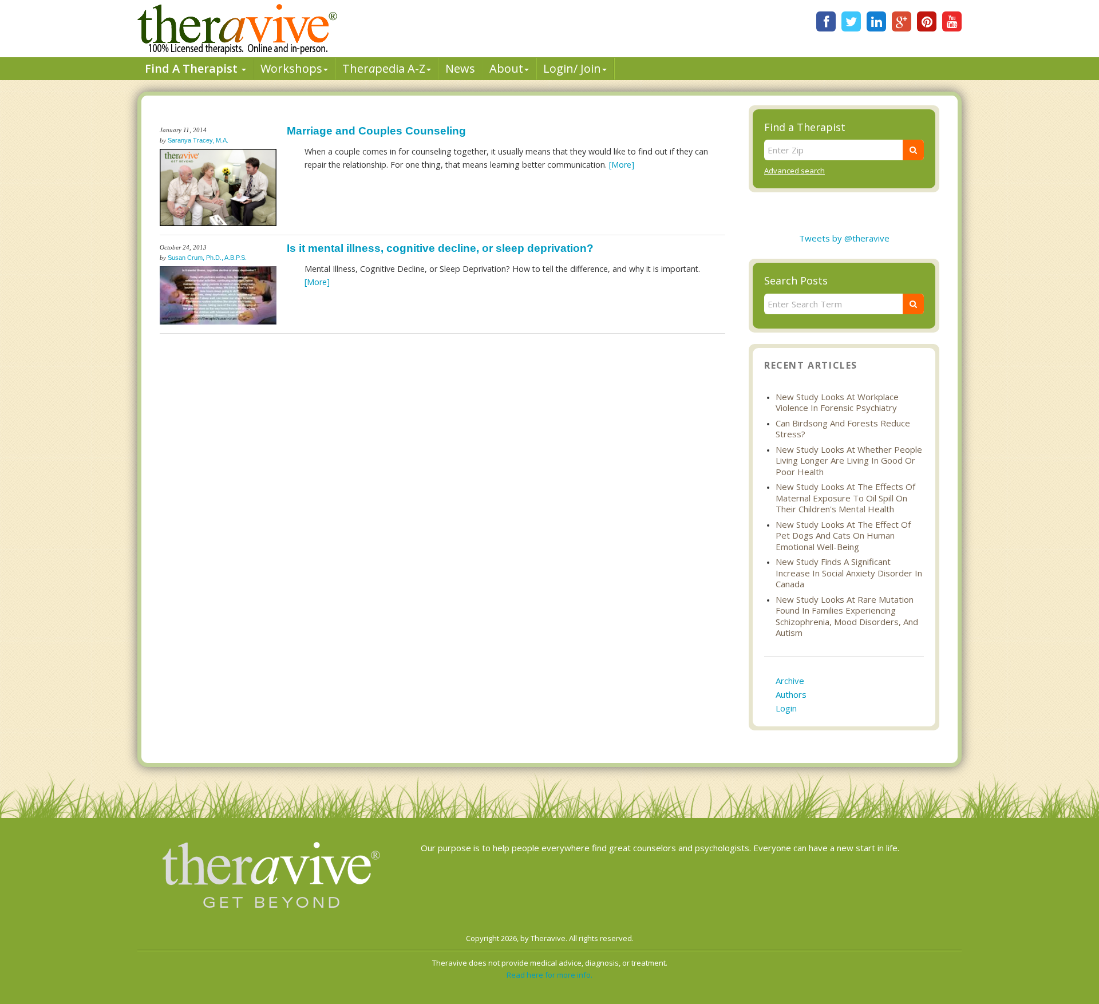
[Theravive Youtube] (952, 21)
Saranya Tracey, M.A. (198, 140)
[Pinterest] (926, 21)
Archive (790, 680)
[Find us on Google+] (901, 21)
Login (786, 708)
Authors (791, 694)
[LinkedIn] (876, 21)
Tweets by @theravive (844, 238)
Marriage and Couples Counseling (376, 131)
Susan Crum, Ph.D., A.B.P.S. (207, 257)
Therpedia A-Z (383, 68)
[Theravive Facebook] (826, 21)
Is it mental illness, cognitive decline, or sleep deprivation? (440, 248)
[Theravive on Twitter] (851, 21)
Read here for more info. (549, 975)
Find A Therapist (192, 68)
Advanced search (794, 170)
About (506, 68)
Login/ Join (572, 68)
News (460, 68)
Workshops (291, 68)
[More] (621, 164)
